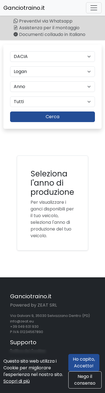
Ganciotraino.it (24, 8)
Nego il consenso (84, 379)
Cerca (52, 116)
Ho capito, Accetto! (84, 362)
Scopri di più (16, 381)
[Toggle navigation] (94, 7)
